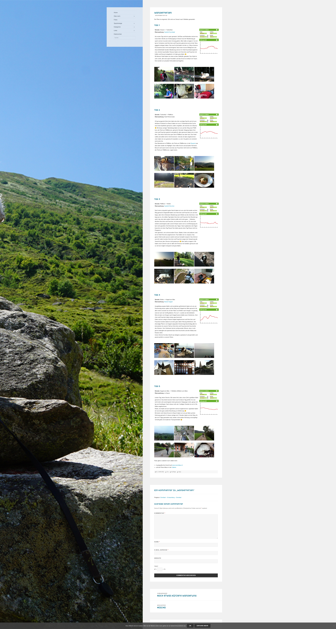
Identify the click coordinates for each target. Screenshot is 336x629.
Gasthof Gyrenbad (169, 32)
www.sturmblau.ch (177, 465)
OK (190, 625)
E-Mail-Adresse (161, 550)
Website (157, 558)
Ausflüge (173, 471)
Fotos (115, 19)
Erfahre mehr (202, 625)
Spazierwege (118, 23)
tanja (179, 471)
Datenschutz (118, 34)
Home (116, 12)
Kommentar (159, 513)
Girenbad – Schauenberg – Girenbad (170, 497)
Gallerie (174, 467)
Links (115, 30)
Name (157, 542)
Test (156, 566)
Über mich (117, 16)
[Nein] (334, 626)
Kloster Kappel (168, 301)
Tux (168, 471)
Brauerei (193, 143)
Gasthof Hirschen (169, 206)
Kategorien (117, 27)
